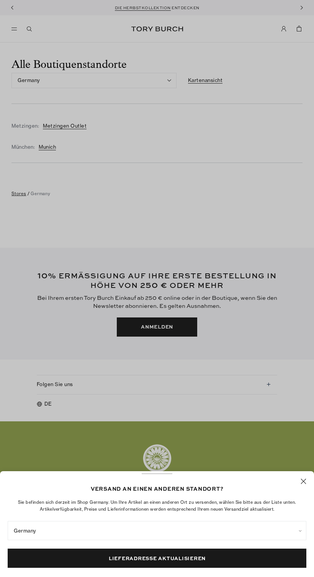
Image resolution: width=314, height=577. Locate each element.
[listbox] (157, 530)
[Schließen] (303, 481)
